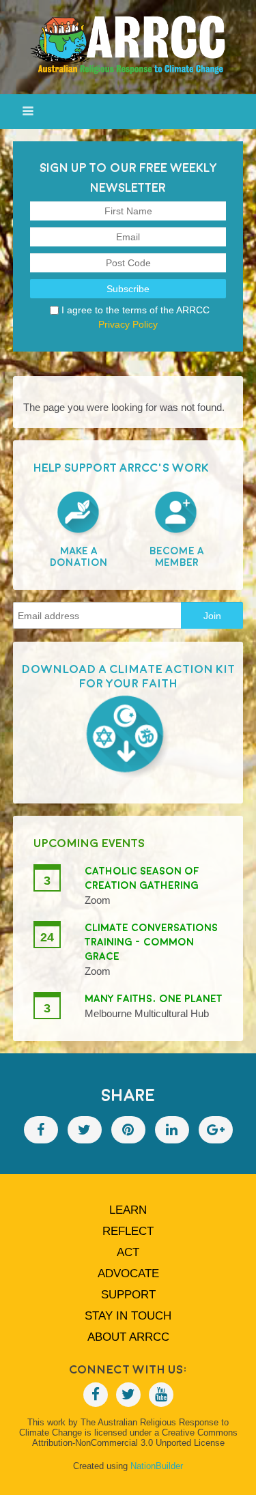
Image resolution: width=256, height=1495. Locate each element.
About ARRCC (128, 1336)
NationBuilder (156, 1466)
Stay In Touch (128, 1315)
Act (128, 1252)
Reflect (128, 1231)
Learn (128, 1210)
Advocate (128, 1273)
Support (128, 1294)
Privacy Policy (128, 324)
